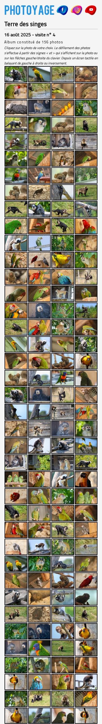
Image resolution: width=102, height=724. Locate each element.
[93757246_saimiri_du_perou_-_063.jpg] (39, 665)
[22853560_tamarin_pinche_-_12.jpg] (86, 209)
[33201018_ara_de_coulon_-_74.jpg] (86, 293)
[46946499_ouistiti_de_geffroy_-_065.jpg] (16, 394)
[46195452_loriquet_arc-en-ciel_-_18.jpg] (63, 378)
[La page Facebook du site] (62, 10)
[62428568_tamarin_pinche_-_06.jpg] (63, 479)
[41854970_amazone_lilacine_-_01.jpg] (63, 344)
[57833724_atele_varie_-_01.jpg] (39, 445)
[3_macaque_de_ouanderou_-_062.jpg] (63, 74)
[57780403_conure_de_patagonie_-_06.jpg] (16, 445)
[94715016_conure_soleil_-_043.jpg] (16, 682)
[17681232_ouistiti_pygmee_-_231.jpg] (63, 175)
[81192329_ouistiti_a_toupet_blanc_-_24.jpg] (63, 597)
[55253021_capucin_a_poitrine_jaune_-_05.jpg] (39, 428)
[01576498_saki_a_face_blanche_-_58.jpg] (39, 108)
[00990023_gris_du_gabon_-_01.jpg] (16, 108)
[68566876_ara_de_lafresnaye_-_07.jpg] (86, 513)
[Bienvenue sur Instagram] (76, 10)
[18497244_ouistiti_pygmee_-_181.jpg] (16, 192)
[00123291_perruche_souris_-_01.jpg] (63, 91)
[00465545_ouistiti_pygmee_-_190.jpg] (86, 91)
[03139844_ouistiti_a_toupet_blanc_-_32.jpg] (16, 125)
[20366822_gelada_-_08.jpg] (86, 192)
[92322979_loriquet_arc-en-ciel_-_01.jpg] (39, 648)
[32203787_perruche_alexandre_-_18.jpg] (39, 293)
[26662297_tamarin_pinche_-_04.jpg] (16, 242)
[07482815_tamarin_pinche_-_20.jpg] (16, 141)
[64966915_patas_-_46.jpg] (63, 496)
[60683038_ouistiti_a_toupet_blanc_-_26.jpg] (86, 462)
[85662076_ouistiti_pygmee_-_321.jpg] (39, 614)
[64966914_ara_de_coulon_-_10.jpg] (39, 496)
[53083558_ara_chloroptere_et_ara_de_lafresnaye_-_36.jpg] (86, 411)
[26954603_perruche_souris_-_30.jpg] (86, 242)
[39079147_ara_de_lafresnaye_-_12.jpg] (86, 327)
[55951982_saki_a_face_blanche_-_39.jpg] (63, 428)
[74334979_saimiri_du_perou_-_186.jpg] (39, 563)
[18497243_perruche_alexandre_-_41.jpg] (86, 175)
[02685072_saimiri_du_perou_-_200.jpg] (86, 108)
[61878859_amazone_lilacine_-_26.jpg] (16, 479)
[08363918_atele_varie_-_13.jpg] (63, 141)
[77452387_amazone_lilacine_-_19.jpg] (16, 580)
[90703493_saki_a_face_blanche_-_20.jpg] (16, 648)
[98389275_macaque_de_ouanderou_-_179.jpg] (39, 698)
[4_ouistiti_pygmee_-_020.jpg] (86, 74)
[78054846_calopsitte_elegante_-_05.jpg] (39, 580)
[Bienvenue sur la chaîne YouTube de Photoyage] (91, 10)
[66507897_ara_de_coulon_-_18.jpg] (39, 513)
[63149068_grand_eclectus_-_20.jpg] (16, 496)
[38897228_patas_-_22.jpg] (63, 327)
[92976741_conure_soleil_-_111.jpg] (86, 648)
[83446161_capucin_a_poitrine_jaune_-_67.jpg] (16, 614)
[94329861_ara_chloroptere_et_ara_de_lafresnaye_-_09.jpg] (86, 665)
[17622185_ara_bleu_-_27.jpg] (39, 175)
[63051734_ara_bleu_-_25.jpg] (86, 479)
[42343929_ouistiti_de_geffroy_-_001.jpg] (86, 344)
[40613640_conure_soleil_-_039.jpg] (16, 344)
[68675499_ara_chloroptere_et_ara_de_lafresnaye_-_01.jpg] (16, 530)
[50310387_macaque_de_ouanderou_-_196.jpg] (63, 394)
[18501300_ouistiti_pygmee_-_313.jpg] (39, 192)
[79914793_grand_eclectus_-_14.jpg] (86, 580)
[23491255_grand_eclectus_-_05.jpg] (16, 226)
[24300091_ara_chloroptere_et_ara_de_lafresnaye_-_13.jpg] (39, 226)
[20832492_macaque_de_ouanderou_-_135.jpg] (16, 209)
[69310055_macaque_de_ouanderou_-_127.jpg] (63, 530)
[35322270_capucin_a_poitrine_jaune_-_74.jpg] (86, 310)
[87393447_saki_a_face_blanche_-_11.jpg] (39, 631)
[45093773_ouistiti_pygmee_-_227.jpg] (16, 378)
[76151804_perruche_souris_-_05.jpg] (86, 563)
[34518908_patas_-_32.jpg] (63, 310)
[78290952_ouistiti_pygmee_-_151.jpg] (63, 580)
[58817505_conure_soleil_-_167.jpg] (86, 445)
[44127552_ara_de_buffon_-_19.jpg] (39, 361)
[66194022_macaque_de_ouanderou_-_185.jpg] (16, 513)
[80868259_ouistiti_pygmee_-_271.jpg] (39, 597)
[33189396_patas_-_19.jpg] (63, 293)
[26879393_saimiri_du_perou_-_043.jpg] (63, 242)
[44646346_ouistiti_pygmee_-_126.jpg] (63, 361)
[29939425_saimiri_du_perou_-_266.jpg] (86, 259)
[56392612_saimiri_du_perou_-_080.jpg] (86, 428)
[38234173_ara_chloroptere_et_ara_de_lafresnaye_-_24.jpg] (39, 327)
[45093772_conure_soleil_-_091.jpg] (86, 361)
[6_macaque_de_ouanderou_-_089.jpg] (39, 91)
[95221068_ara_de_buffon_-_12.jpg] (63, 682)
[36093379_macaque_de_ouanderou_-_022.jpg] (16, 327)
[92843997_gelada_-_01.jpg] (63, 648)
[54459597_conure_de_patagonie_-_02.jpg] (16, 428)
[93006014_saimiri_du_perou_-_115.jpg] (16, 665)
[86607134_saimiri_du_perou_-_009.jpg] (16, 631)
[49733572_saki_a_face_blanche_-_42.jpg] (39, 394)
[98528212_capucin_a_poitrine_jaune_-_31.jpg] (63, 698)
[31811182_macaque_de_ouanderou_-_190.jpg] (86, 276)
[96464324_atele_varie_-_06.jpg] (86, 682)
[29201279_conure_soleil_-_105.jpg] (63, 259)
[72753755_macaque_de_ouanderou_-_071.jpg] (86, 546)
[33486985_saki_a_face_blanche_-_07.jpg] (39, 310)
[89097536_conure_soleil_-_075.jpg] (86, 631)
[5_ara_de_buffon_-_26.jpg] (16, 91)
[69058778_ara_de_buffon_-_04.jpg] (39, 530)
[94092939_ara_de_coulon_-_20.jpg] (63, 665)
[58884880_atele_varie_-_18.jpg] (16, 462)
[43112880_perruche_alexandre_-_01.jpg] (16, 361)
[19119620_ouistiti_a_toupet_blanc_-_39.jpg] (63, 192)
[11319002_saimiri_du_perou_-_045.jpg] (16, 158)
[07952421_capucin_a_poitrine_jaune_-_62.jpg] (39, 141)
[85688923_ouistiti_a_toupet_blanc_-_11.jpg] (63, 614)
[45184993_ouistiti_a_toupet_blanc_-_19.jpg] (39, 378)
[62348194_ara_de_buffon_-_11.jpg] (39, 479)
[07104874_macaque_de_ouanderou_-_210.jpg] (86, 125)
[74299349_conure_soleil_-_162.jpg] (16, 563)
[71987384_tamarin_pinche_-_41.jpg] (39, 546)
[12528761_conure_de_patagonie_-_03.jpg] (63, 158)
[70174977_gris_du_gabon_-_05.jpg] (86, 530)
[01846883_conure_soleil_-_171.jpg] (63, 108)
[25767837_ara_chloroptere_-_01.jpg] (86, 226)
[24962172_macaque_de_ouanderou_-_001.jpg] (63, 226)
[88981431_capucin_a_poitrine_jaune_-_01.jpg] (63, 631)
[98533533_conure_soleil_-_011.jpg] (86, 698)
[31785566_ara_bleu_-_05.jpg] (63, 276)
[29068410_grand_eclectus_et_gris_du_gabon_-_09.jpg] (39, 259)
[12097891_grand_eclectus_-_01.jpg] (39, 158)
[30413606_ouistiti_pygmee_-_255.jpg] (16, 276)
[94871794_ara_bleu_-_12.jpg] (39, 682)
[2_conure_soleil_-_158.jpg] (39, 74)
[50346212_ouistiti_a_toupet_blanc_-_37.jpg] (16, 411)
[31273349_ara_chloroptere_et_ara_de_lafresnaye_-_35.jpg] (39, 276)
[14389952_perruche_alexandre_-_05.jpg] (86, 158)
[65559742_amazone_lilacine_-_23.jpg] (86, 496)
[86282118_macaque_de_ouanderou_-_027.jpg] (86, 614)
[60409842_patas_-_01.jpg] (63, 462)
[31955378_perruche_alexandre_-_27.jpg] (16, 293)
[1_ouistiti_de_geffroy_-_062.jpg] (16, 74)
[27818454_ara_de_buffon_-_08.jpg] (16, 259)
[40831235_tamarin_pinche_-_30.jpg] (39, 344)
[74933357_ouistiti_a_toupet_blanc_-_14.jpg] (63, 563)
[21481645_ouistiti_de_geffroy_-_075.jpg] (39, 209)
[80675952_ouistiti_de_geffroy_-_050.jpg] (16, 597)
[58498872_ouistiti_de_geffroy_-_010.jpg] (63, 445)
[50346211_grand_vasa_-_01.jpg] (86, 394)
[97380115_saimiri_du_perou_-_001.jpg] (16, 698)
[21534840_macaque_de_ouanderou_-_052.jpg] (63, 209)
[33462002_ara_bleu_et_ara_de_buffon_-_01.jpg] (16, 310)
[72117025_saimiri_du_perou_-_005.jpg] (63, 546)
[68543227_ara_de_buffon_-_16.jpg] (63, 513)
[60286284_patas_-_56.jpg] (39, 462)
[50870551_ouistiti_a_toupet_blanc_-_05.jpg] (39, 411)
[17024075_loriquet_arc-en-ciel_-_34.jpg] (16, 175)
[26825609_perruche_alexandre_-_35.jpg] (39, 242)
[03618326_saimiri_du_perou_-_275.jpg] (39, 125)
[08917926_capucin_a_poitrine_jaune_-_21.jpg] (86, 141)
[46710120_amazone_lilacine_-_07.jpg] (86, 378)
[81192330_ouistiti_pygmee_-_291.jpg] (86, 597)
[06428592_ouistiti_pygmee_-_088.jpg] (63, 125)
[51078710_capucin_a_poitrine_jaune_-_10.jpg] (63, 411)
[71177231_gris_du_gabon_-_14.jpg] (16, 546)
